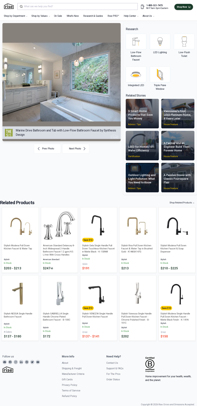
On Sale (58, 15)
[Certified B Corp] (150, 364)
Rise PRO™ (113, 15)
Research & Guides (93, 15)
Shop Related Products (182, 202)
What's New (73, 15)
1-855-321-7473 (154, 5)
